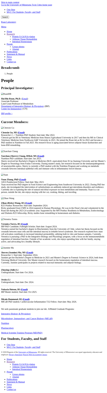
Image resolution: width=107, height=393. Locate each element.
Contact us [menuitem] (11, 62)
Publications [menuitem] (12, 51)
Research (11, 362)
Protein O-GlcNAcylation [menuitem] (23, 36)
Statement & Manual (16, 382)
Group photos (18, 374)
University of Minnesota (28, 352)
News (9, 384)
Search (5, 17)
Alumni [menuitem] (15, 49)
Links (9, 387)
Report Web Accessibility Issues (35, 355)
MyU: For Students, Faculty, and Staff (23, 12)
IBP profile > (7, 113)
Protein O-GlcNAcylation (23, 364)
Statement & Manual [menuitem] (16, 54)
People (10, 372)
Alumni (15, 377)
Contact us (11, 389)
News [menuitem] (9, 57)
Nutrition (5, 323)
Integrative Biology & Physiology (16, 314)
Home (9, 359)
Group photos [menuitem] (18, 46)
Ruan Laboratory (8, 22)
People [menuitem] (10, 44)
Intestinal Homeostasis (22, 369)
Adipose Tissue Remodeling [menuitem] (24, 39)
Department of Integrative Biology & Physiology (22, 106)
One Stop (11, 9)
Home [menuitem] (9, 31)
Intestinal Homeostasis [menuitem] (22, 41)
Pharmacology (7, 328)
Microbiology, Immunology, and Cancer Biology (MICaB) (27, 318)
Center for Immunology (11, 109)
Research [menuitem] (11, 34)
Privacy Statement (16, 355)
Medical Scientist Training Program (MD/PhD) (21, 333)
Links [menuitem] (9, 59)
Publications (12, 379)
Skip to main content (10, 2)
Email (24, 98)
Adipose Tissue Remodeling (24, 367)
